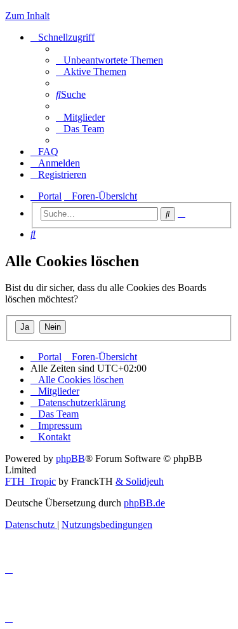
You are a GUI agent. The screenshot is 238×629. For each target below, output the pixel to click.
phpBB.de (144, 502)
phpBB (70, 458)
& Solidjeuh (140, 481)
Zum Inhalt (27, 15)
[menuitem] (109, 60)
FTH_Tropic (30, 481)
